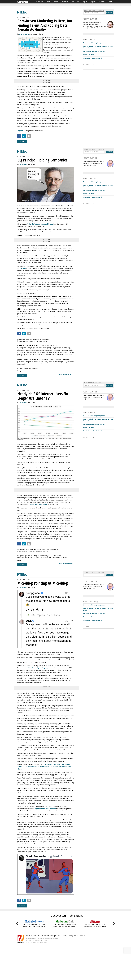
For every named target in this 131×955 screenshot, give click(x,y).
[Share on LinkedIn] (24, 136)
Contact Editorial (49, 936)
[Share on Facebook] (19, 136)
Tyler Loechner (24, 34)
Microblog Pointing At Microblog (94, 51)
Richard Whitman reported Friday (40, 224)
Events (48, 2)
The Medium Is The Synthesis (92, 58)
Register (92, 2)
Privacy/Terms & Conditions (77, 936)
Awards (56, 2)
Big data (21, 131)
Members (65, 2)
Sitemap (65, 936)
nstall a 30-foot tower (38, 504)
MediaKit (40, 936)
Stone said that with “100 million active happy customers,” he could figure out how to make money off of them (45, 766)
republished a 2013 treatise (45, 809)
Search (78, 1)
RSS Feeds (58, 936)
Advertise (101, 2)
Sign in (85, 2)
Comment (22, 141)
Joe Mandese (23, 164)
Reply (19, 371)
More (73, 2)
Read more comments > (66, 374)
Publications (39, 2)
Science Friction (88, 55)
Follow (110, 2)
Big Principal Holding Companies (94, 43)
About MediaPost (31, 936)
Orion (23, 268)
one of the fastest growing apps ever (38, 668)
